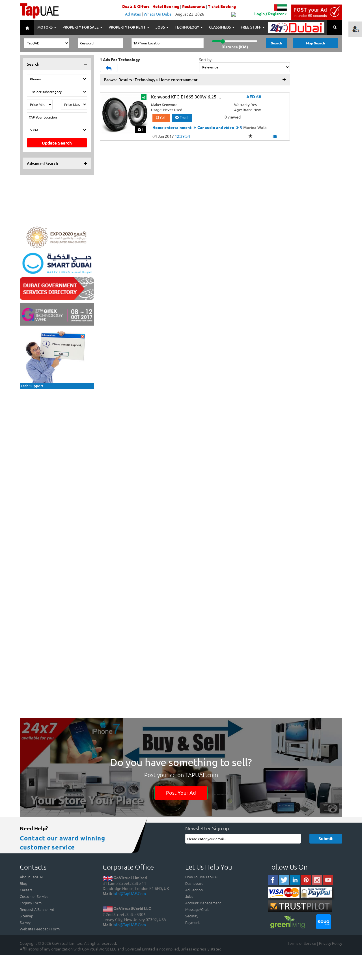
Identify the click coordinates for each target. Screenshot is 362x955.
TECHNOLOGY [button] (187, 27)
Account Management (203, 903)
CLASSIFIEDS (220, 27)
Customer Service (34, 896)
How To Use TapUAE (202, 877)
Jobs (189, 896)
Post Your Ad (181, 792)
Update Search (57, 143)
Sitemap (26, 916)
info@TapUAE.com (129, 893)
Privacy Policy (330, 943)
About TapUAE (32, 877)
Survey (25, 922)
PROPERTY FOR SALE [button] (81, 27)
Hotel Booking (165, 6)
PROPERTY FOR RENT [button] (127, 27)
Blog (23, 883)
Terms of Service (302, 943)
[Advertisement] (57, 427)
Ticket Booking (222, 6)
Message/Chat (197, 909)
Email (184, 117)
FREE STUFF (251, 27)
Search (276, 43)
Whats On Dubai (158, 13)
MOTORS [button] (45, 27)
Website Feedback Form (40, 929)
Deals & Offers (136, 6)
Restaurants (193, 6)
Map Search (315, 43)
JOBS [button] (161, 27)
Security (191, 916)
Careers (26, 890)
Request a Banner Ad (37, 909)
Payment (192, 922)
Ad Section (194, 890)
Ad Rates (133, 13)
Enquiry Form (31, 903)
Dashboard (194, 883)
